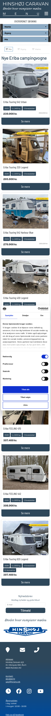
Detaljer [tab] (25, 315)
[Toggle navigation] (46, 13)
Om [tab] (41, 315)
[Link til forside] (25, 6)
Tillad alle (25, 389)
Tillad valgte (25, 397)
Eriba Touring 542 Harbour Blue (18, 232)
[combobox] (25, 26)
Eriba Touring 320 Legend (15, 167)
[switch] (45, 364)
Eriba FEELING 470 (12, 428)
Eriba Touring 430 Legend (15, 298)
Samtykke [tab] (9, 315)
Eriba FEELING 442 (12, 493)
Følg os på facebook (15, 714)
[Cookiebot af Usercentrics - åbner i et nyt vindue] (38, 308)
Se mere (25, 121)
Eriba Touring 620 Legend (15, 559)
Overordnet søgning (25, 21)
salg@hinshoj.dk (13, 681)
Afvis (25, 405)
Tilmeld (25, 610)
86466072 (10, 679)
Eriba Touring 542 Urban (15, 102)
